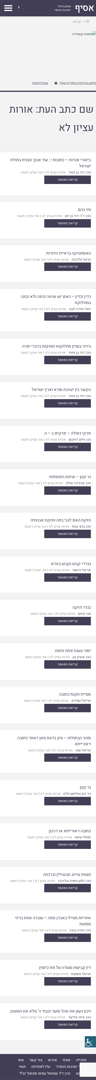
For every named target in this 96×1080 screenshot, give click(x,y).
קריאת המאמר (68, 179)
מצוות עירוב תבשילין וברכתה (67, 874)
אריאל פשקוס (81, 973)
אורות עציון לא (55, 172)
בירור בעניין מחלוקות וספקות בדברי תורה (56, 346)
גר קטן (85, 787)
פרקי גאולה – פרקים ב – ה (68, 433)
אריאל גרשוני (81, 570)
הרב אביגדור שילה (78, 483)
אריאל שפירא (81, 700)
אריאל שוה (83, 750)
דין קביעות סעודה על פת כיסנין (65, 967)
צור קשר (35, 1060)
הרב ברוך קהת (81, 526)
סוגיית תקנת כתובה (75, 694)
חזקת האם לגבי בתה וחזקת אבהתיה (61, 520)
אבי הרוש (84, 613)
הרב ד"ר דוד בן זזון (78, 216)
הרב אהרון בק (81, 657)
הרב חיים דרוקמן (80, 439)
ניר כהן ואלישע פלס (77, 793)
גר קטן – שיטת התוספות (70, 477)
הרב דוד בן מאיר (79, 172)
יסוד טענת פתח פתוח (73, 651)
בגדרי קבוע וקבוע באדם (71, 564)
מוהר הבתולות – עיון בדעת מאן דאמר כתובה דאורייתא (54, 741)
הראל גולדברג (81, 259)
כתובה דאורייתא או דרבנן (70, 831)
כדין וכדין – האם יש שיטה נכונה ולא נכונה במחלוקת (56, 299)
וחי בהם (84, 209)
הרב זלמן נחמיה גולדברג (74, 880)
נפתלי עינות (83, 837)
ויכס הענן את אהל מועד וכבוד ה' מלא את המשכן (50, 1011)
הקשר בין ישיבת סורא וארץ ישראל (61, 389)
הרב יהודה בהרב (80, 930)
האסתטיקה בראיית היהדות (68, 253)
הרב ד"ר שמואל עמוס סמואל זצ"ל (45, 1073)
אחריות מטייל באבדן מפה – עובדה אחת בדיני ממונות (53, 921)
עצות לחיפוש (40, 83)
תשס (24, 172)
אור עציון (36, 172)
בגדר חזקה (81, 607)
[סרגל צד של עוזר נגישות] (90, 1041)
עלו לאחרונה (40, 1066)
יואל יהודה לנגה (80, 309)
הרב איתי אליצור (79, 1017)
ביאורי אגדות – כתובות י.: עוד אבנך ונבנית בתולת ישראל (50, 163)
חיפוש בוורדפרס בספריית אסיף (78, 83)
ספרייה (81, 1060)
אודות (52, 1060)
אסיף (66, 1060)
